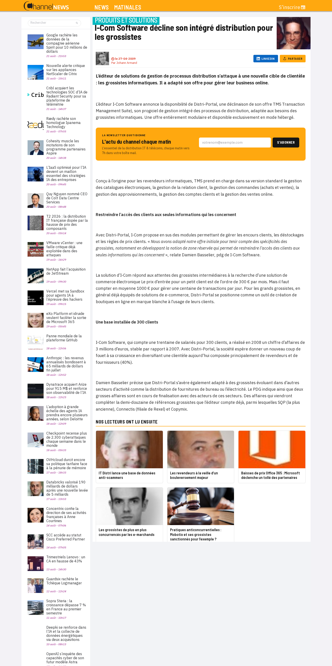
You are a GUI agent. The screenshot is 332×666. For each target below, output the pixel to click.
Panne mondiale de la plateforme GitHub (64, 338)
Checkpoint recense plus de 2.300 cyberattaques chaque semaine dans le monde (66, 439)
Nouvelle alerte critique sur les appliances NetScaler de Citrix (65, 69)
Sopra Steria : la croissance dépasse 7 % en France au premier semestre (66, 607)
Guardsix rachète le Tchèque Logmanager (64, 581)
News (101, 7)
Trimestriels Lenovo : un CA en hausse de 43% (65, 559)
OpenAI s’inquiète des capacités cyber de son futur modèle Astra (65, 658)
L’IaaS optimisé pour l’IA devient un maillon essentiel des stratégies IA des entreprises (66, 173)
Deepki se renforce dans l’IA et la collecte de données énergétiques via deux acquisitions (66, 633)
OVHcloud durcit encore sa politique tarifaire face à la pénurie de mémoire (66, 463)
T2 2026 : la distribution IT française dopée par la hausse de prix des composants (67, 222)
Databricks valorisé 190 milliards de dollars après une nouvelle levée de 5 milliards (67, 488)
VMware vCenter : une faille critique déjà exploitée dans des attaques (64, 248)
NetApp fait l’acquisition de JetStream (66, 271)
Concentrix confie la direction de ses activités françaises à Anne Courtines (66, 514)
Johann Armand (126, 63)
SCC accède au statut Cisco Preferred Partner (65, 537)
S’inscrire (289, 7)
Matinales (127, 7)
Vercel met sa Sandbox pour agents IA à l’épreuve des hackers (65, 295)
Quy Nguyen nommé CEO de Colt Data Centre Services (66, 198)
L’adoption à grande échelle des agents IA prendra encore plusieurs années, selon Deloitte (67, 412)
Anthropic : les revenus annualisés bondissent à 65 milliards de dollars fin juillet (66, 364)
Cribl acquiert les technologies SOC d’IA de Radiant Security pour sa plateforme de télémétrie (66, 96)
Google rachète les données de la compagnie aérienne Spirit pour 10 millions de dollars (66, 43)
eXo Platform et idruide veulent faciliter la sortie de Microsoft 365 (66, 317)
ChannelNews (46, 6)
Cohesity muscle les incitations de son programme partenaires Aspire (66, 147)
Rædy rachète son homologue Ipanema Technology (63, 122)
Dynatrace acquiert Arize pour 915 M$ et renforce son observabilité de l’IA (66, 388)
